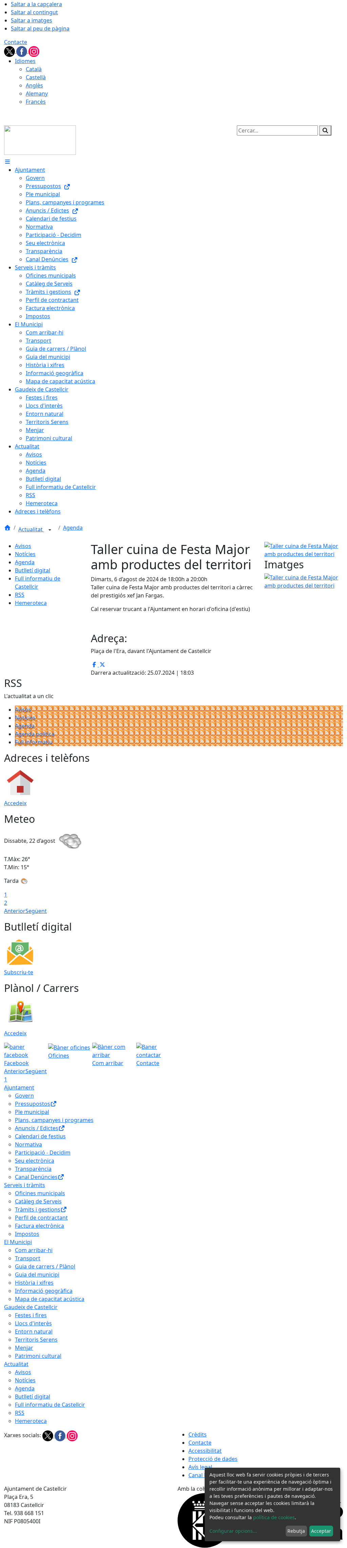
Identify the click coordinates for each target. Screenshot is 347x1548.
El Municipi (18, 1242)
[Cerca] (325, 130)
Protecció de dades (213, 1459)
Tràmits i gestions (37, 1209)
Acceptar (321, 1531)
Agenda (73, 527)
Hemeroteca (31, 603)
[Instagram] (33, 51)
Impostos (27, 1234)
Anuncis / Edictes (36, 1128)
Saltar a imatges (31, 20)
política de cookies (274, 1517)
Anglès (34, 85)
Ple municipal (32, 1112)
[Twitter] (10, 51)
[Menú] (7, 161)
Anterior (14, 911)
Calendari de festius (40, 1136)
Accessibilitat (205, 1450)
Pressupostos (32, 1103)
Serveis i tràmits (24, 1185)
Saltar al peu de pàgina (40, 28)
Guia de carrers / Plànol (45, 1266)
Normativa (28, 1144)
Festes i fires (31, 1315)
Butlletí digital (32, 570)
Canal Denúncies (36, 1177)
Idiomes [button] (25, 61)
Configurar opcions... (233, 1531)
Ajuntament (19, 1087)
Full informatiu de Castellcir (50, 1404)
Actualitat (31, 529)
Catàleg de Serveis (38, 1201)
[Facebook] (22, 51)
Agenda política (35, 734)
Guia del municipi (37, 1274)
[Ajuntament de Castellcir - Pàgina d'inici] (40, 139)
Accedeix (15, 803)
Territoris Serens (36, 1339)
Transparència (33, 1169)
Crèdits (197, 1434)
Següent (36, 911)
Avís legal (200, 1467)
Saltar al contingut (34, 12)
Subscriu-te (18, 972)
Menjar (24, 1347)
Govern (24, 1095)
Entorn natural (34, 1331)
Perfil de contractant (41, 1217)
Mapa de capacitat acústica (49, 1299)
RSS (19, 594)
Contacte (15, 42)
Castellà (36, 77)
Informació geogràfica (44, 1291)
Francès (36, 101)
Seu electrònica (34, 1160)
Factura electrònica (39, 1225)
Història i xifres (34, 1282)
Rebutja (296, 1531)
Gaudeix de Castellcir (31, 1307)
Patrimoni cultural (38, 1356)
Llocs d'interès (33, 1323)
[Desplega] (50, 530)
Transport (27, 1258)
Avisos (23, 546)
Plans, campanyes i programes (54, 1120)
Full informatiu (34, 742)
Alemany (37, 93)
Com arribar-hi (34, 1250)
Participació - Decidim (42, 1152)
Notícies (25, 554)
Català (34, 69)
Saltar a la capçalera (36, 4)
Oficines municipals (40, 1193)
